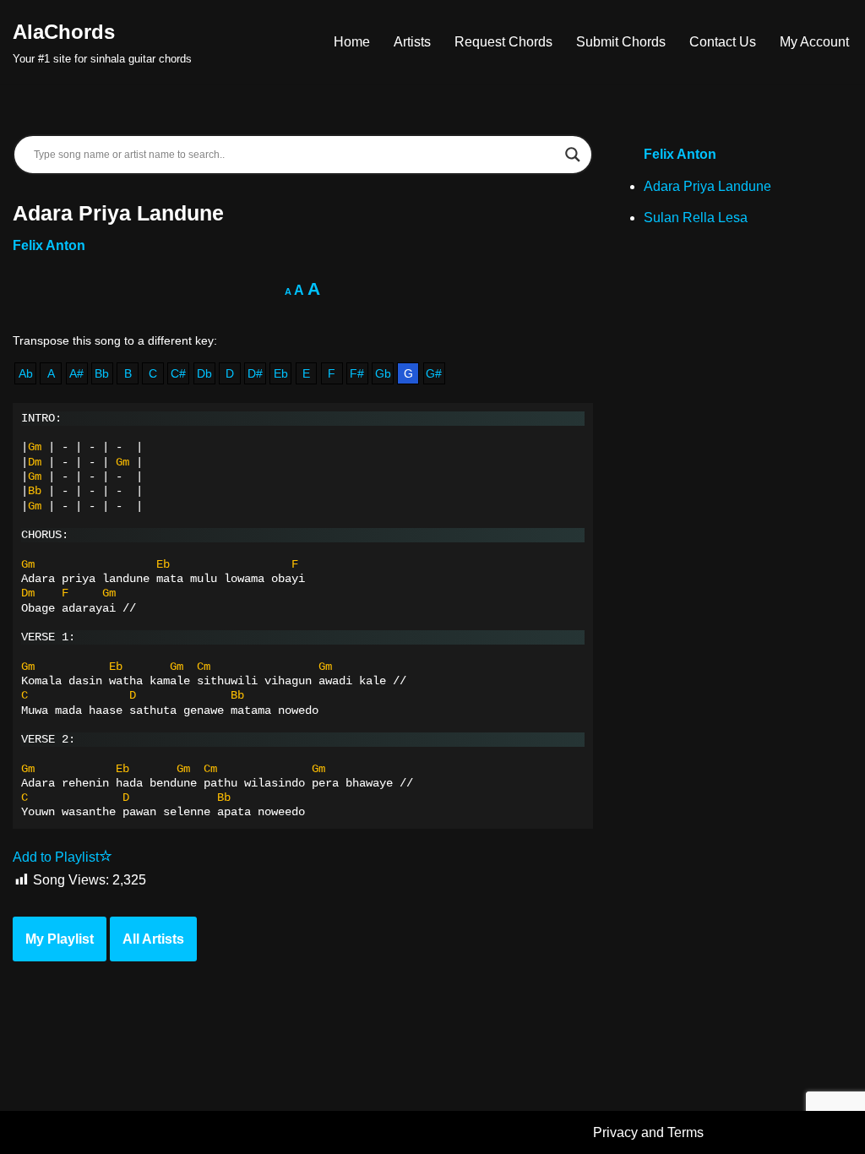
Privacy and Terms (648, 1132)
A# (76, 373)
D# (255, 373)
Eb (281, 373)
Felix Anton (49, 245)
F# (357, 373)
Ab (26, 373)
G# (434, 373)
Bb (102, 373)
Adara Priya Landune (707, 186)
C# (178, 373)
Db (204, 373)
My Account (814, 42)
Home (352, 42)
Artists (412, 42)
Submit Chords (621, 42)
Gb (383, 373)
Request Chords (503, 42)
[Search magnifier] (573, 154)
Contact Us (722, 42)
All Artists (153, 939)
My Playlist (59, 939)
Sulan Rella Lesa (696, 217)
